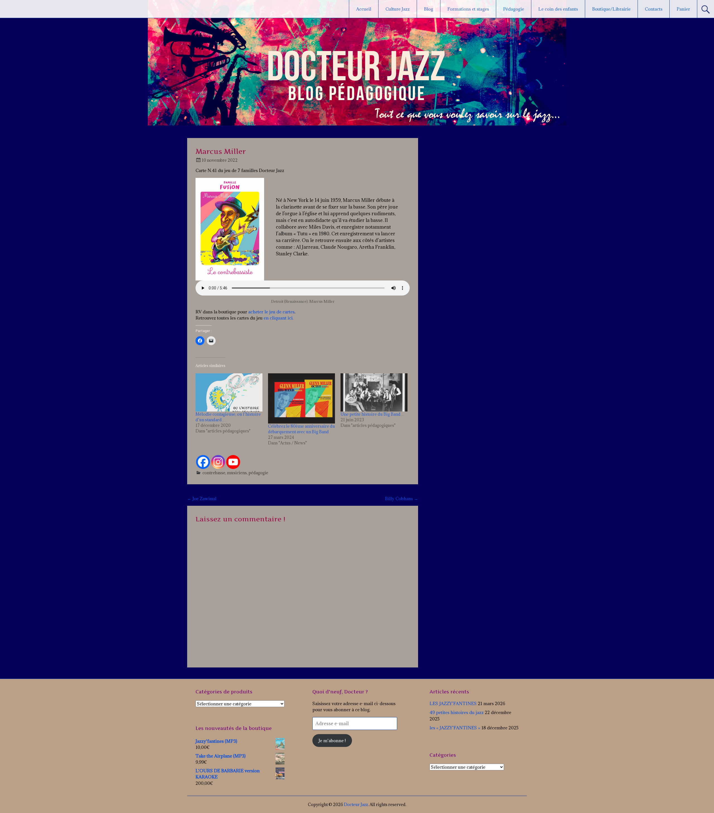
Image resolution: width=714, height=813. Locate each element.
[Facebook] (203, 462)
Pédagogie (513, 9)
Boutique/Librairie (611, 9)
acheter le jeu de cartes (271, 311)
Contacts (653, 9)
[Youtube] (233, 462)
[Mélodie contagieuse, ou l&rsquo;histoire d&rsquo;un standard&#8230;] (229, 392)
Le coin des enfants (558, 9)
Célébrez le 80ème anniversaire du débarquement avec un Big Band (301, 429)
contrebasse (213, 472)
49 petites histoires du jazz (457, 712)
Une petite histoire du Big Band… (372, 414)
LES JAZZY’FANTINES (453, 703)
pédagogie (258, 472)
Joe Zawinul (201, 498)
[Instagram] (218, 462)
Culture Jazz (397, 9)
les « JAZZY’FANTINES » (455, 727)
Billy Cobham (401, 498)
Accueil (363, 9)
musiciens (237, 472)
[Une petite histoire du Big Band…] (374, 392)
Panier (683, 9)
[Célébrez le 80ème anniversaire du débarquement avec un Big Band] (301, 398)
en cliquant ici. (277, 318)
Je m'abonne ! (332, 740)
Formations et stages (468, 9)
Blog (428, 9)
